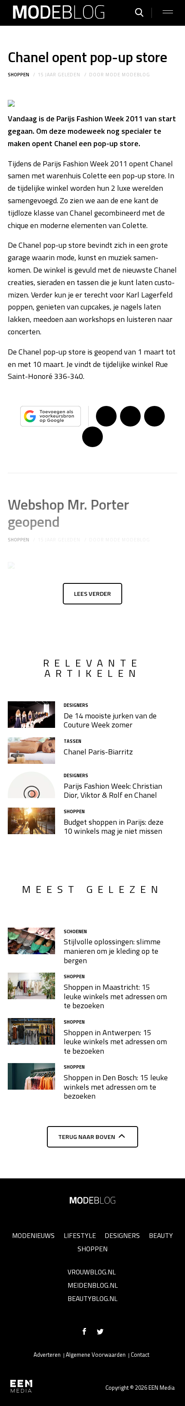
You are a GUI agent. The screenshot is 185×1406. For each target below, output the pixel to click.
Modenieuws (33, 1235)
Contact (140, 1354)
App (92, 437)
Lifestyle (80, 1235)
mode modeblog (127, 74)
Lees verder (92, 593)
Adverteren (47, 1354)
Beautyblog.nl (92, 1298)
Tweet (130, 416)
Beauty (161, 1235)
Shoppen (18, 74)
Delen (106, 416)
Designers (122, 1235)
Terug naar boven (86, 1137)
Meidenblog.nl (93, 1285)
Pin (154, 416)
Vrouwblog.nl (92, 1272)
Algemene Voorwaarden (96, 1354)
